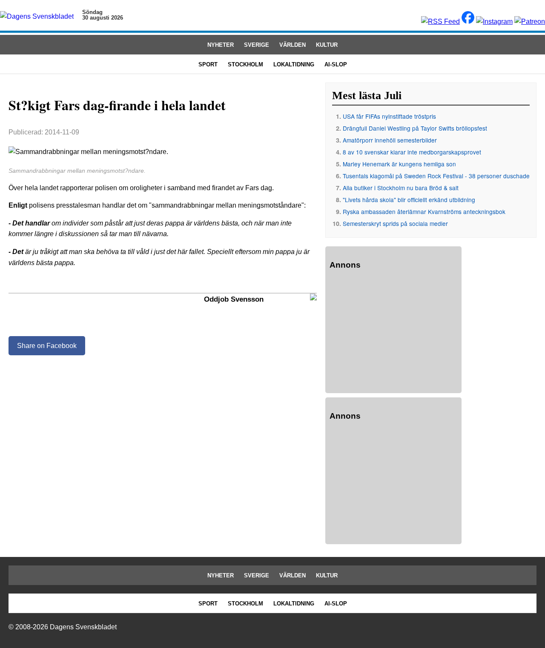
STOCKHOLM (245, 64)
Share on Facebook (47, 345)
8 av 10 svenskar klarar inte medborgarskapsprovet (412, 152)
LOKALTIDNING (293, 64)
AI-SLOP (335, 64)
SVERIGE (256, 45)
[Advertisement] (393, 333)
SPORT (208, 64)
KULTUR (327, 45)
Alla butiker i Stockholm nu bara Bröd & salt (401, 187)
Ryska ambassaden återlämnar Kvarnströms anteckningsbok (424, 211)
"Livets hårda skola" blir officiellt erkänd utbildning (409, 199)
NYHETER (220, 45)
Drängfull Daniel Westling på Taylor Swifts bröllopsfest (415, 128)
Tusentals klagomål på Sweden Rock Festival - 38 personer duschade (436, 175)
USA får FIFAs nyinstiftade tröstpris (389, 116)
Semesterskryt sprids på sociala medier (395, 223)
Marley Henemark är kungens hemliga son (399, 164)
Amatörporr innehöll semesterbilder (390, 140)
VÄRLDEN (292, 45)
